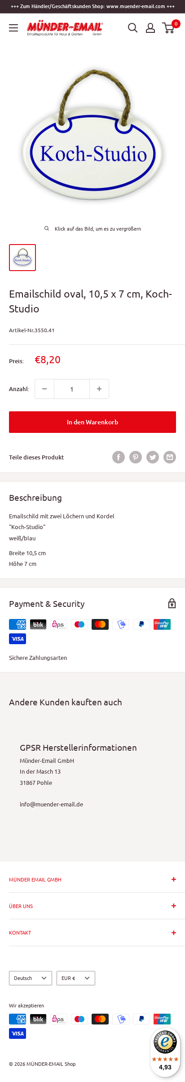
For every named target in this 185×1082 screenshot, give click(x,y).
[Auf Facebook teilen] (118, 457)
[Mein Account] (150, 28)
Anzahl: (19, 389)
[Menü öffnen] (13, 27)
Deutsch (23, 977)
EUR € (68, 977)
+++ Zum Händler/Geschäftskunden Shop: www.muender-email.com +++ (93, 6)
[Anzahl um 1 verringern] (44, 388)
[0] (168, 27)
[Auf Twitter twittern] (152, 457)
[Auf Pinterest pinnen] (135, 457)
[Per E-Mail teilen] (169, 457)
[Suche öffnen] (133, 28)
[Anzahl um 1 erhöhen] (99, 388)
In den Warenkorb (92, 422)
